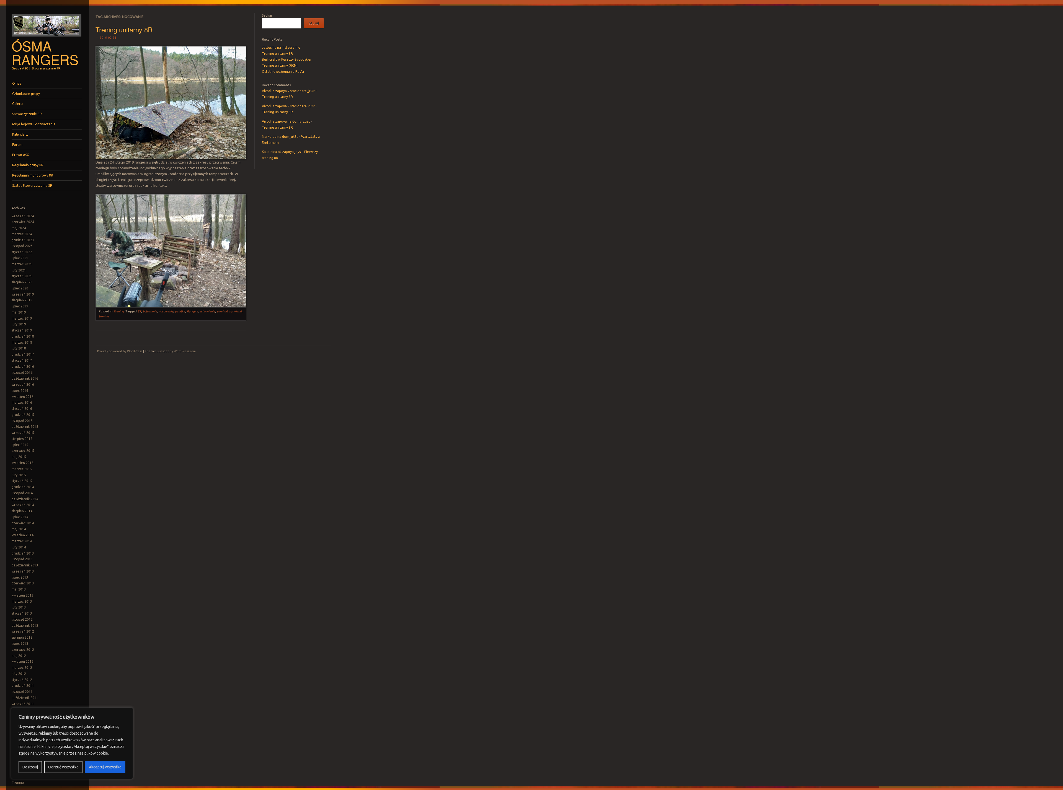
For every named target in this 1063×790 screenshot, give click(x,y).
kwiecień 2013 (22, 595)
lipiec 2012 (20, 643)
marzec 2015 (22, 469)
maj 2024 (19, 228)
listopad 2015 (22, 421)
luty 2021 (19, 270)
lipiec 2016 (20, 390)
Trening (18, 782)
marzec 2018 (22, 342)
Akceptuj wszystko (105, 767)
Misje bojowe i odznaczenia (33, 124)
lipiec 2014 (20, 517)
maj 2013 (19, 589)
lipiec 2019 (20, 306)
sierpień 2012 (22, 637)
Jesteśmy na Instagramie (281, 47)
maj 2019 (19, 312)
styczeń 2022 (22, 252)
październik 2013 (25, 565)
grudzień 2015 (23, 414)
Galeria (17, 103)
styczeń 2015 (22, 481)
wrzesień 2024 (23, 216)
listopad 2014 (22, 493)
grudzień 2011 (23, 685)
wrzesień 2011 (23, 704)
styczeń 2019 (22, 330)
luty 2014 (19, 547)
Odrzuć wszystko (63, 767)
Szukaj (267, 15)
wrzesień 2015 (23, 432)
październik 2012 (25, 625)
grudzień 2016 (23, 366)
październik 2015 (25, 426)
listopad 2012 (22, 619)
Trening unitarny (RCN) (280, 65)
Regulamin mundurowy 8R (32, 175)
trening (104, 316)
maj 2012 (19, 655)
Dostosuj (30, 767)
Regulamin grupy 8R (27, 165)
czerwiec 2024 (23, 222)
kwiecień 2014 (22, 535)
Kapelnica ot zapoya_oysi (281, 152)
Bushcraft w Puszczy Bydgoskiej (286, 59)
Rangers (192, 311)
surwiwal (235, 311)
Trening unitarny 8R (124, 29)
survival (222, 311)
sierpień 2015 (22, 439)
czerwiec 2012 (23, 649)
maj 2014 (19, 529)
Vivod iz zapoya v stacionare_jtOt (288, 91)
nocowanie (166, 311)
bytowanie (150, 311)
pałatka (180, 311)
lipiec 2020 (20, 288)
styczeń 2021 (22, 276)
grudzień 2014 (23, 487)
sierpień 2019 (22, 300)
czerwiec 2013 (23, 583)
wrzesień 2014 (23, 505)
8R (139, 311)
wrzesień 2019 (23, 294)
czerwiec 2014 (23, 523)
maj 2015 (19, 457)
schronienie (207, 311)
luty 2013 (19, 607)
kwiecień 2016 (22, 396)
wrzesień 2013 (23, 571)
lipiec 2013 (20, 577)
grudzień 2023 (23, 240)
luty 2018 (19, 348)
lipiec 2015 (20, 445)
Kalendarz (20, 134)
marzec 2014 (22, 541)
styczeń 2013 (22, 613)
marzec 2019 (22, 318)
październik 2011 (25, 698)
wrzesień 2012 (23, 631)
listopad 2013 (22, 559)
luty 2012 (19, 673)
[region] (72, 743)
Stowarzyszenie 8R (27, 114)
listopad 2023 (22, 246)
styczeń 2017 (22, 360)
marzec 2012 (22, 667)
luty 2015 (19, 475)
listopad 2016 (22, 372)
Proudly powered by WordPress (119, 351)
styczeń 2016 (22, 408)
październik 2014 (25, 499)
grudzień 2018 (23, 336)
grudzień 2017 (23, 354)
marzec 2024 (22, 234)
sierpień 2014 (22, 511)
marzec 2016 (22, 402)
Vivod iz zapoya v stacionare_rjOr (288, 106)
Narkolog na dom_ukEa (280, 136)
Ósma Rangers (45, 52)
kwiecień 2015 (22, 463)
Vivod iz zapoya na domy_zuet (286, 121)
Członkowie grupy (26, 93)
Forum (17, 144)
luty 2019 (19, 324)
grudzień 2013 (23, 553)
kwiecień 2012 (22, 661)
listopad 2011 (22, 691)
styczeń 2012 (22, 680)
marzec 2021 (22, 264)
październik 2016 (25, 378)
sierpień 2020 (22, 282)
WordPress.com (185, 351)
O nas (16, 83)
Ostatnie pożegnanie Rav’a (283, 71)
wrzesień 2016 (23, 384)
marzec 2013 (22, 601)
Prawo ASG (20, 155)
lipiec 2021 (20, 258)
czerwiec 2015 (23, 450)
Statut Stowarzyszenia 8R (32, 185)
